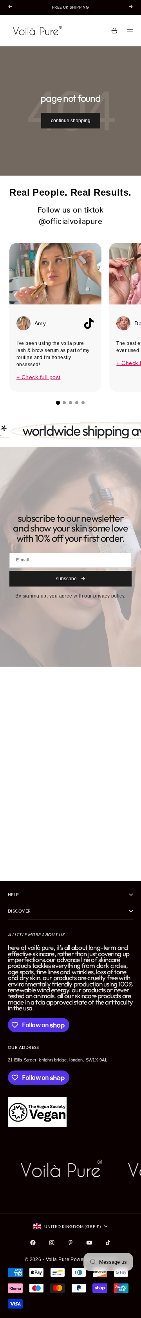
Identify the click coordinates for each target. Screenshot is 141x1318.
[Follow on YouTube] (89, 1242)
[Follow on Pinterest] (70, 1242)
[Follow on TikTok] (108, 1242)
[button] (58, 403)
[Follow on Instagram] (52, 1242)
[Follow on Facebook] (33, 1242)
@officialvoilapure (70, 221)
